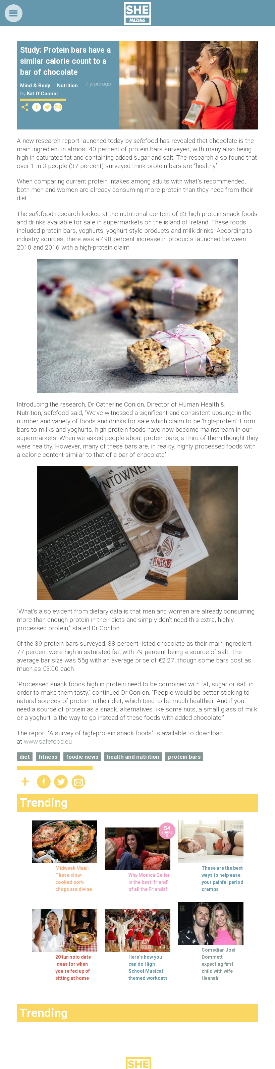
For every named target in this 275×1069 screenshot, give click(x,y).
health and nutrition (133, 756)
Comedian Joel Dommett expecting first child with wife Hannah (218, 964)
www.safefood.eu (48, 741)
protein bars (184, 756)
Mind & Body (35, 86)
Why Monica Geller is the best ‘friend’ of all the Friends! (149, 882)
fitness (48, 756)
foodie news (82, 756)
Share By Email (58, 107)
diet (24, 756)
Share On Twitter (47, 107)
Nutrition (67, 86)
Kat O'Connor (42, 94)
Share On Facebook (36, 107)
